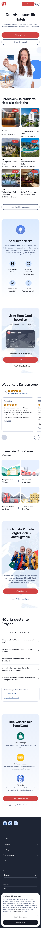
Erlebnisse (6, 844)
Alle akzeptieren (20, 922)
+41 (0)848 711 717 (10, 694)
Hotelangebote (8, 850)
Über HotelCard (8, 855)
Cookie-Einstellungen (18, 911)
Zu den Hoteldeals (20, 42)
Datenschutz (17, 909)
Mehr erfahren (20, 35)
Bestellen (28, 4)
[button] (11, 122)
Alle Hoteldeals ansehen (21, 207)
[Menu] (37, 4)
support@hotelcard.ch (11, 698)
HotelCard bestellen (20, 360)
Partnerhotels (7, 861)
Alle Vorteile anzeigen (20, 599)
